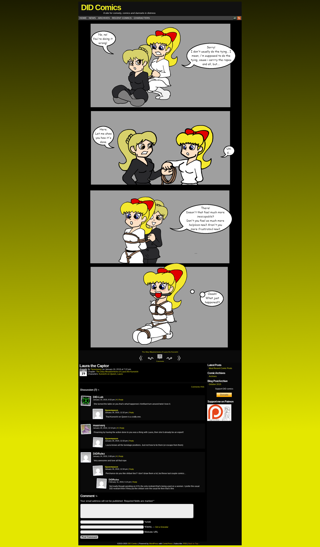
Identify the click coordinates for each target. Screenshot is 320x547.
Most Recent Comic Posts (220, 368)
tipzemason (96, 369)
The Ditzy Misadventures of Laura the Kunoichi (160, 352)
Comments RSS (197, 387)
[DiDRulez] (86, 457)
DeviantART (235, 18)
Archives (104, 18)
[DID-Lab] (86, 401)
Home (83, 18)
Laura (120, 374)
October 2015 (215, 384)
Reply (121, 400)
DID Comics (101, 7)
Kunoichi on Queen (107, 374)
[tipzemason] (98, 418)
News (92, 18)
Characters (142, 18)
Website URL (151, 532)
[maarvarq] (86, 429)
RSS (239, 18)
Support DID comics (224, 389)
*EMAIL (156, 527)
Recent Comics (122, 18)
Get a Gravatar (161, 527)
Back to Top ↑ (194, 544)
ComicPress (167, 544)
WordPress (153, 544)
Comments (160, 358)
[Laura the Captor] (160, 349)
